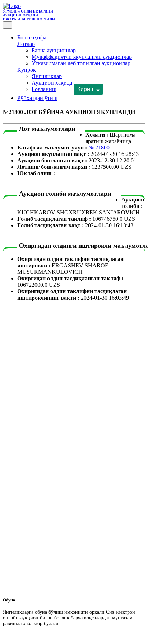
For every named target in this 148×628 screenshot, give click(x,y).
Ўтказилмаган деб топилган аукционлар (81, 63)
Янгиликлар (47, 76)
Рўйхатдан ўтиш (37, 98)
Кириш (86, 89)
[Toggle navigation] (7, 25)
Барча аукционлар (54, 50)
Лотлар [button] (26, 44)
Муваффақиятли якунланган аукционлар (82, 57)
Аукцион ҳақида (52, 83)
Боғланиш (44, 89)
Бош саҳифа (31, 37)
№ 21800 (99, 147)
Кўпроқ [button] (26, 70)
